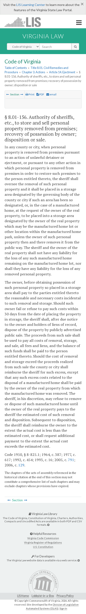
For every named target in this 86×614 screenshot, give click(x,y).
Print (31, 94)
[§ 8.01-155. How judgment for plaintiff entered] (7, 94)
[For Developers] (79, 560)
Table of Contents (16, 68)
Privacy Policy (65, 596)
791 (71, 459)
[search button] (75, 46)
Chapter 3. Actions (33, 72)
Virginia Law (43, 36)
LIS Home (23, 596)
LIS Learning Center (30, 5)
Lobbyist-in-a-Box (43, 596)
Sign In (63, 608)
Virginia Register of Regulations (43, 542)
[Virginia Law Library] (48, 524)
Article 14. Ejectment (62, 72)
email (52, 94)
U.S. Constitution (43, 546)
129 (21, 465)
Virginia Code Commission (43, 538)
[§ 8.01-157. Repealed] (21, 94)
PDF (41, 94)
